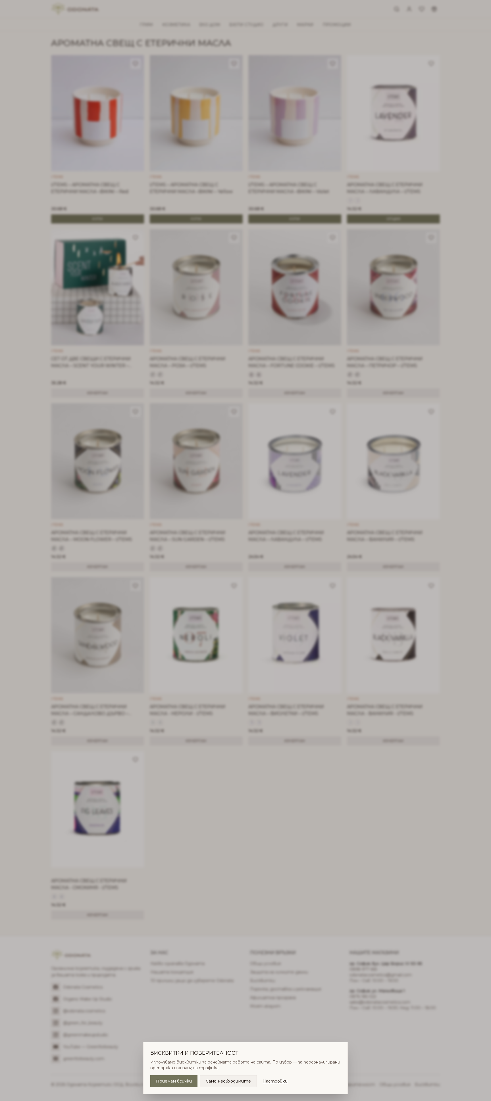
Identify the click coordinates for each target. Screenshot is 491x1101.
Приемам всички (174, 1081)
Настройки (275, 1081)
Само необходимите (228, 1081)
